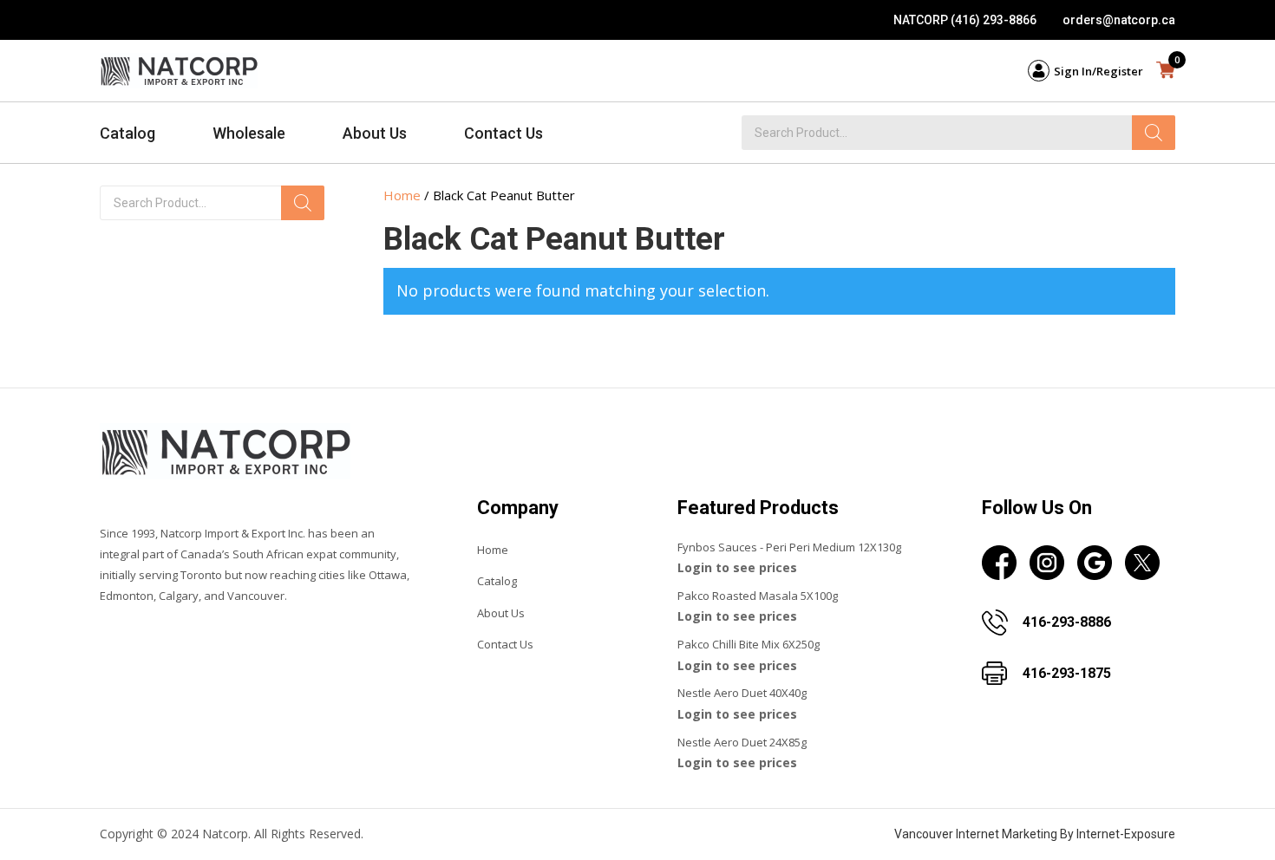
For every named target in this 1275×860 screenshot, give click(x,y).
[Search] (1153, 132)
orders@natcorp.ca (1118, 20)
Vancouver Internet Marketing (975, 834)
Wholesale (248, 133)
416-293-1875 (1067, 673)
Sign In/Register (1098, 71)
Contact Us (503, 133)
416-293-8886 (1067, 622)
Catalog (127, 133)
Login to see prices (737, 567)
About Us (375, 133)
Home (402, 195)
